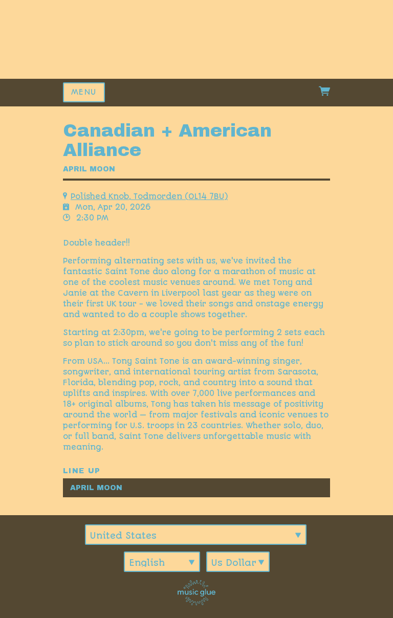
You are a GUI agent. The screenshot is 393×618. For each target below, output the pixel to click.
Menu (84, 92)
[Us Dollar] (238, 561)
